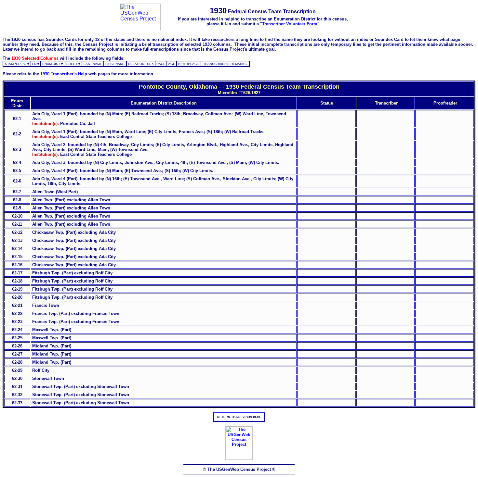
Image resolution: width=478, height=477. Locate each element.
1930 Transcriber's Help (63, 73)
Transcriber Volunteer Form (289, 23)
